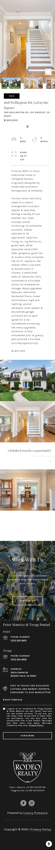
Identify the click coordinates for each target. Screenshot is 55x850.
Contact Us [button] (27, 600)
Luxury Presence (35, 813)
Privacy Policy (36, 725)
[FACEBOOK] (23, 803)
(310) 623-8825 (19, 659)
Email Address (13, 699)
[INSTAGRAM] (32, 803)
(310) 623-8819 (18, 640)
